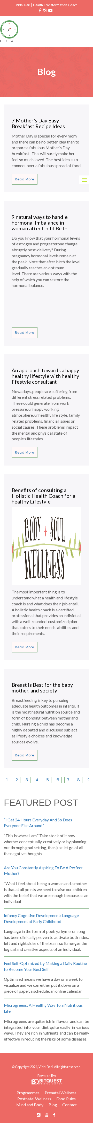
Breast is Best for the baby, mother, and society (43, 688)
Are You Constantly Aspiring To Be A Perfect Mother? (43, 870)
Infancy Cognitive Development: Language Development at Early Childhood (41, 918)
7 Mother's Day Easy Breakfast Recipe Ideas (38, 123)
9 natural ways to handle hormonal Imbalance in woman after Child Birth (40, 222)
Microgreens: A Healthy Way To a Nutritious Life (43, 1008)
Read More (24, 179)
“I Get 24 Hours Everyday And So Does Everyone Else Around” (38, 822)
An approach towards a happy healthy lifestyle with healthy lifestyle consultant (45, 376)
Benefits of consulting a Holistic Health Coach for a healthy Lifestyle (43, 496)
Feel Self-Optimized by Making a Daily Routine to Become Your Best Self (45, 966)
